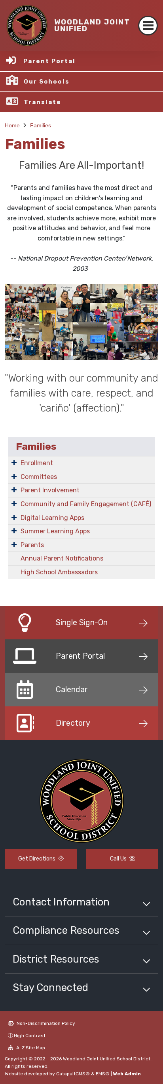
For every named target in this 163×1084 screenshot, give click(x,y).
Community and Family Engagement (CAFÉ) (86, 504)
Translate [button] (42, 102)
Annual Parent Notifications (62, 558)
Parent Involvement (50, 490)
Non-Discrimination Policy (45, 1023)
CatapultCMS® (73, 1074)
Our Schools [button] (47, 81)
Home (12, 125)
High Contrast (29, 1035)
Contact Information (61, 902)
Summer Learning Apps (55, 531)
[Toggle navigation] (148, 25)
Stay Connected (50, 987)
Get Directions (37, 858)
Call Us (119, 858)
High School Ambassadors (59, 572)
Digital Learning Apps (52, 518)
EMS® (103, 1074)
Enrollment (37, 463)
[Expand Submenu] (14, 462)
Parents (32, 545)
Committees (39, 477)
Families (40, 125)
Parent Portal (49, 61)
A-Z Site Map (30, 1047)
